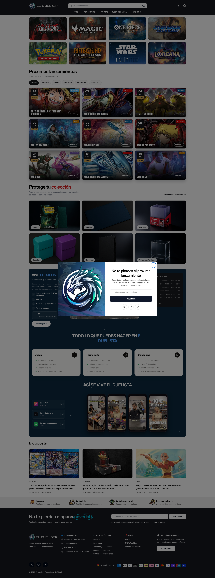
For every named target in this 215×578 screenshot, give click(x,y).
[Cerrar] (153, 265)
